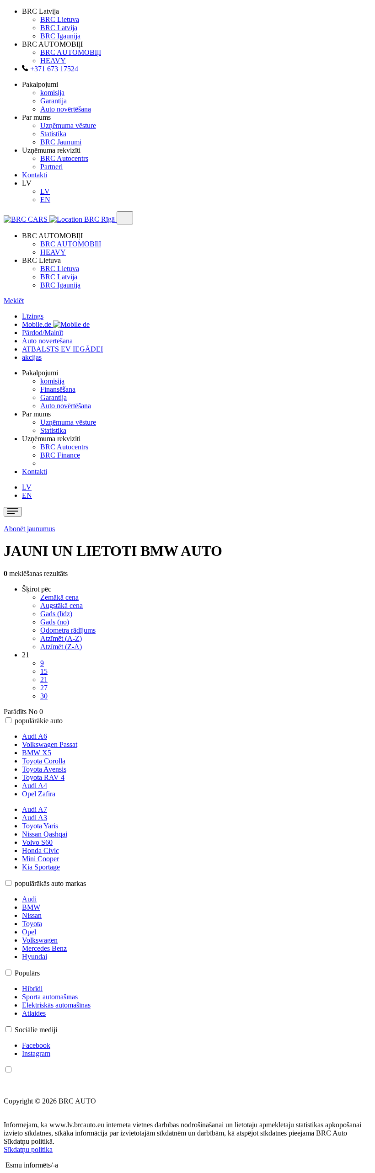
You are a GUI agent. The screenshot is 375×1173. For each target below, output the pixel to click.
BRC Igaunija (60, 36)
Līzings (32, 316)
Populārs (27, 973)
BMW (31, 907)
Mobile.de (37, 324)
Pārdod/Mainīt (42, 332)
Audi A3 (34, 817)
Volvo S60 (37, 842)
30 (44, 696)
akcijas (32, 357)
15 (44, 671)
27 (44, 688)
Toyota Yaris (40, 826)
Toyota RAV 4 (43, 777)
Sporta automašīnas (50, 997)
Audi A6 (34, 736)
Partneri (51, 167)
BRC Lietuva (59, 19)
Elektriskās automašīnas (56, 1005)
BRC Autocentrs (64, 158)
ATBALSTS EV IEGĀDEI (62, 349)
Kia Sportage (41, 867)
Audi (29, 899)
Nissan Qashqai (44, 834)
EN (45, 199)
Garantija (53, 101)
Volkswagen (40, 940)
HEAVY (53, 60)
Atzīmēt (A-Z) (61, 638)
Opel (29, 932)
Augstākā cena (61, 605)
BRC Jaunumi (60, 142)
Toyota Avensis (44, 769)
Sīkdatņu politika (28, 1149)
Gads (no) (54, 622)
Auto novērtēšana (65, 109)
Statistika (53, 134)
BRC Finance (60, 455)
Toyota (32, 924)
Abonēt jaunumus (29, 529)
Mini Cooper (40, 859)
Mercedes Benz (44, 948)
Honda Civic (40, 850)
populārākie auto (39, 721)
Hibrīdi (32, 988)
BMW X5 (36, 753)
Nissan (32, 915)
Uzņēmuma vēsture (68, 125)
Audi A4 (34, 785)
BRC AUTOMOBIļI (70, 52)
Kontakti (34, 175)
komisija (52, 92)
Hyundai (34, 956)
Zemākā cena (59, 597)
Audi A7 (34, 809)
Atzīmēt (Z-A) (61, 646)
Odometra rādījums (68, 630)
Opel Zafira (38, 794)
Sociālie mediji (36, 1030)
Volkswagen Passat (49, 744)
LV (45, 191)
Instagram (36, 1053)
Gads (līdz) (56, 614)
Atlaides (34, 1013)
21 (44, 679)
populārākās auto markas (50, 883)
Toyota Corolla (43, 761)
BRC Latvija (58, 28)
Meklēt (14, 300)
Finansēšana (57, 389)
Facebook (36, 1045)
